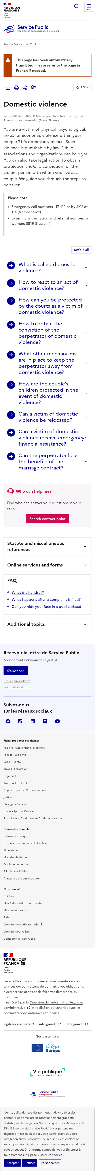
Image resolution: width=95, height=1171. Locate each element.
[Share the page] (25, 88)
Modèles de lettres (15, 857)
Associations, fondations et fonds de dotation (33, 818)
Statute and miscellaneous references (35, 546)
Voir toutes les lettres (17, 687)
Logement (10, 776)
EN (83, 87)
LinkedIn (32, 721)
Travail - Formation (15, 769)
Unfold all (81, 250)
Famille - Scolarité (15, 755)
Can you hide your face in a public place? (47, 606)
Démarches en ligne (16, 836)
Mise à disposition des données (23, 903)
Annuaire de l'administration (22, 879)
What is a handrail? (28, 592)
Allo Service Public (15, 871)
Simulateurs (11, 850)
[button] (33, 88)
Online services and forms (35, 565)
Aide (7, 917)
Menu (89, 10)
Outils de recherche (16, 864)
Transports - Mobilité (17, 783)
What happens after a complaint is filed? (46, 599)
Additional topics (26, 624)
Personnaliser (50, 1163)
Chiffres (9, 896)
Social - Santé (12, 762)
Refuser (30, 1163)
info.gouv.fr (48, 1024)
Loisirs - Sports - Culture (19, 811)
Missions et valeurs (15, 910)
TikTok (20, 721)
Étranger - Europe (15, 804)
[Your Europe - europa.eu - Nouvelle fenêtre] (47, 1048)
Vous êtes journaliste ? (18, 932)
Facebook (8, 721)
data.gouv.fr (75, 1024)
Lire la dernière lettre (17, 681)
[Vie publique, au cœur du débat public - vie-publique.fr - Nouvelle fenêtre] (47, 1073)
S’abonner (15, 670)
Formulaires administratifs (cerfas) (25, 843)
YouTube (57, 721)
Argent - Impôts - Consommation (25, 790)
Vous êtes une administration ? (23, 925)
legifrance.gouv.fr (17, 1024)
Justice (8, 797)
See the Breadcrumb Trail (20, 44)
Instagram (45, 721)
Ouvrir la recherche (76, 6)
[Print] (16, 88)
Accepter (12, 1163)
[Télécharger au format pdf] (8, 88)
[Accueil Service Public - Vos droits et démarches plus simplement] (32, 33)
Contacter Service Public (19, 939)
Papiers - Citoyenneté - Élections (24, 748)
